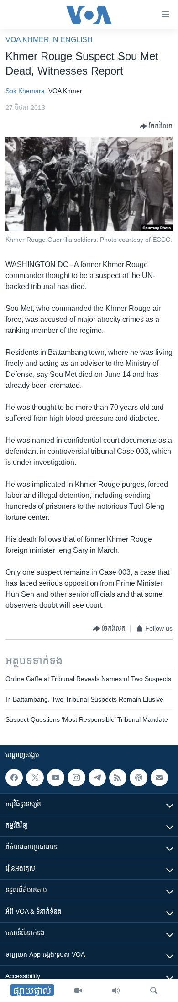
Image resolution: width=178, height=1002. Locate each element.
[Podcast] (138, 777)
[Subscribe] (159, 777)
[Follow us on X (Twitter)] (34, 777)
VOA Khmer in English (49, 40)
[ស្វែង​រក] (154, 990)
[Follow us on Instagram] (76, 777)
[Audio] (116, 990)
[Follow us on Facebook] (14, 777)
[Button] (156, 126)
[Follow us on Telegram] (97, 777)
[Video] (78, 990)
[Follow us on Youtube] (55, 777)
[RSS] (117, 777)
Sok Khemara (25, 90)
